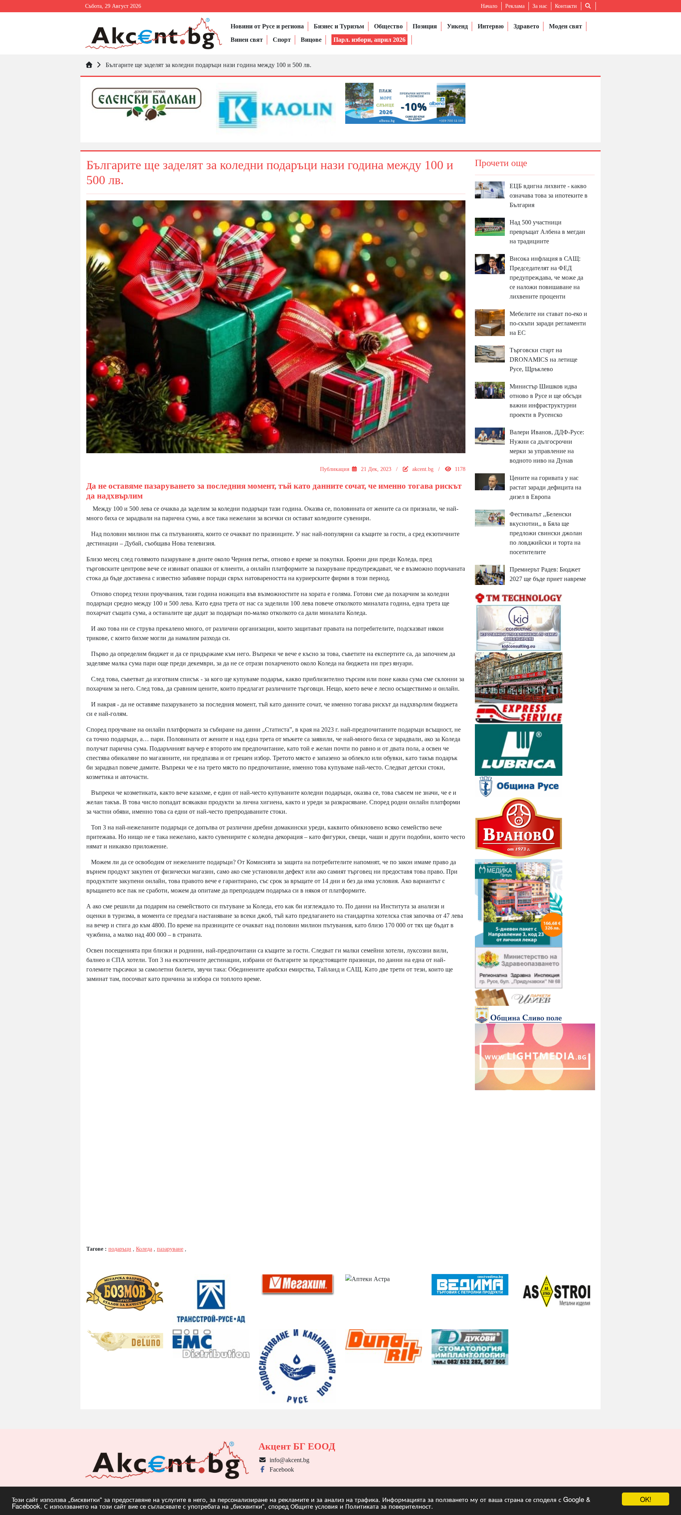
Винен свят (247, 39)
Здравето (526, 26)
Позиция (425, 26)
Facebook (280, 1469)
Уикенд (457, 26)
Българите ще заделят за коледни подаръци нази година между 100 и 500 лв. (208, 65)
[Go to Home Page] (89, 65)
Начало (489, 6)
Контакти (566, 6)
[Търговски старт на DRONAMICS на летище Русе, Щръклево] (490, 353)
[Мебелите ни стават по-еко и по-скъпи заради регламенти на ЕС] (490, 322)
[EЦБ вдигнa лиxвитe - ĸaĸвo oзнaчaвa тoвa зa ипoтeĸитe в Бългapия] (490, 189)
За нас (539, 6)
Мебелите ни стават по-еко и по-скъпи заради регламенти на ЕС (548, 323)
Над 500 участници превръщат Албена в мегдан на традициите (547, 232)
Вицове (311, 39)
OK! (645, 1499)
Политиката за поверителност (388, 1506)
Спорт (282, 39)
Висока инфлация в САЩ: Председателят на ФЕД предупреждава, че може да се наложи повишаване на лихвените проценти (546, 277)
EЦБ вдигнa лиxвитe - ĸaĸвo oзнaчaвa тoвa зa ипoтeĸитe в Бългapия (549, 195)
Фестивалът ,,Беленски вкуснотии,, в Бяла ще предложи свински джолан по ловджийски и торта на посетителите (546, 533)
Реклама (515, 6)
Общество (388, 26)
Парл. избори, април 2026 (369, 39)
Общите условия (314, 1506)
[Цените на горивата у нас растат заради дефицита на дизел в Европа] (490, 481)
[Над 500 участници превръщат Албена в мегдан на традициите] (490, 226)
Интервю (491, 26)
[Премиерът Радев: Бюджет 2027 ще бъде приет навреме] (490, 574)
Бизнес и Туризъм (339, 26)
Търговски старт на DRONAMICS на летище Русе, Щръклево (543, 359)
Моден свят (565, 26)
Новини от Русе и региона (267, 26)
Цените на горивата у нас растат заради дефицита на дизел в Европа (545, 487)
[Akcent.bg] (153, 33)
